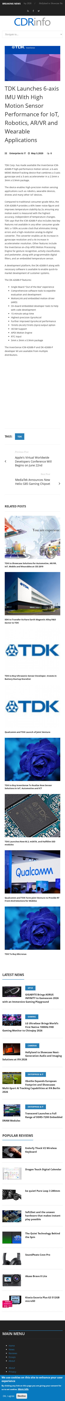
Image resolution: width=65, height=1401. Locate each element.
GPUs (30, 988)
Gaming (32, 1016)
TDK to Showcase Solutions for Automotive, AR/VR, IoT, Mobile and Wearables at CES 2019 (31, 565)
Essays (12, 1357)
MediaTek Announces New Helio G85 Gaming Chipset (32, 482)
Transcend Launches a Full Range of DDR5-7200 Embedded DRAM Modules (32, 1117)
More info (23, 1389)
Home (12, 1345)
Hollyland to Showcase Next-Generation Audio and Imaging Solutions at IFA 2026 (32, 1056)
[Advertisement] (32, 394)
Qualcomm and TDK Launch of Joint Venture (27, 732)
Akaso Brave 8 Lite (36, 1276)
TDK (20, 436)
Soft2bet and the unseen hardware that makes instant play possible (42, 1215)
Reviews (13, 1353)
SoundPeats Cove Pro (37, 1254)
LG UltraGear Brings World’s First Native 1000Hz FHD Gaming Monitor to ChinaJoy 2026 (30, 1027)
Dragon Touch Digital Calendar (43, 1169)
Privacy (12, 1371)
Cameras (32, 1045)
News (12, 1349)
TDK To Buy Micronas (15, 954)
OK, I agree (8, 1396)
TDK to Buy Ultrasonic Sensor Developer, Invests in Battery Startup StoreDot (31, 677)
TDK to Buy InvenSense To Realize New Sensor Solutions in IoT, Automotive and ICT (28, 787)
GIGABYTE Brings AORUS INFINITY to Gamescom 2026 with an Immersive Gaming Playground (30, 998)
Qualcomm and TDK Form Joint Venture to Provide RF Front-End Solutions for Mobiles (32, 899)
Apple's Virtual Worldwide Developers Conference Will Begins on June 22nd (33, 461)
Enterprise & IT (17, 153)
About (12, 1360)
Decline (22, 1396)
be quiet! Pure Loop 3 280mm (42, 1190)
